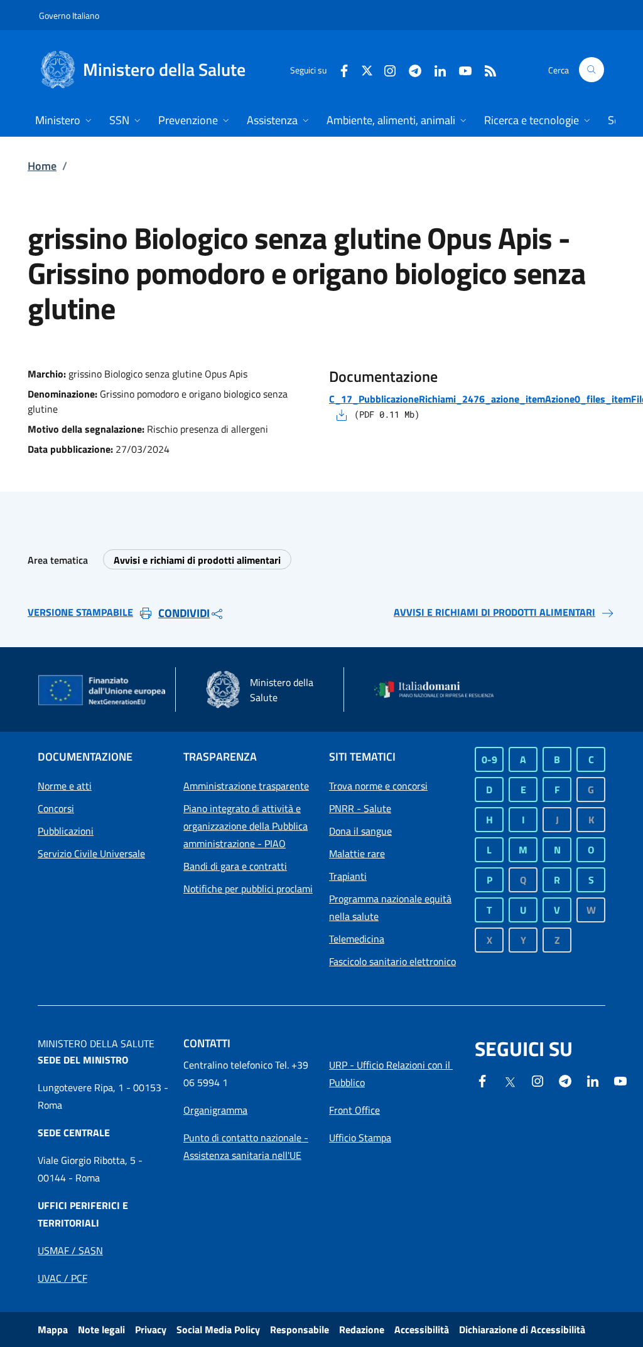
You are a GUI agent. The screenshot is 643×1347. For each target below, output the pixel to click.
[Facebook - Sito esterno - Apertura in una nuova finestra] (339, 69)
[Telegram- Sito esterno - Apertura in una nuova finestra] (410, 69)
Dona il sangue (360, 830)
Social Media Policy (218, 1329)
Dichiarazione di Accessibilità (522, 1329)
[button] (591, 69)
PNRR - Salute (360, 808)
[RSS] (485, 69)
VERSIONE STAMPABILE (80, 612)
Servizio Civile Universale (91, 853)
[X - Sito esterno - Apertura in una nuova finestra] (367, 69)
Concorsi (56, 808)
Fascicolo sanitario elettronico (392, 961)
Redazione (361, 1329)
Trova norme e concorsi (378, 785)
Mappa (53, 1329)
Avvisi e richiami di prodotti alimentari (197, 560)
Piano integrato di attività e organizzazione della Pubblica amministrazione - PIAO (245, 826)
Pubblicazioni (66, 830)
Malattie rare (357, 853)
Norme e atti (65, 785)
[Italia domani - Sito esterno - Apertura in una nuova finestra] (439, 690)
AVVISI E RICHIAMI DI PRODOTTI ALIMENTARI (494, 612)
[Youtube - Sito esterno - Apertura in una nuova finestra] (460, 69)
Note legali (101, 1329)
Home (42, 165)
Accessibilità (421, 1329)
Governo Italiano (69, 15)
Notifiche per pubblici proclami (248, 888)
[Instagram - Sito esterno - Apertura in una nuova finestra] (384, 69)
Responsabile (299, 1329)
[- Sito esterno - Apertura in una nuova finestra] (620, 1079)
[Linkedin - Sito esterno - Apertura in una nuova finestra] (435, 69)
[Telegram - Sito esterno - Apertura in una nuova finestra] (565, 1079)
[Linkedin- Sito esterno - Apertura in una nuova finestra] (592, 1079)
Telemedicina (356, 938)
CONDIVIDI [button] (184, 613)
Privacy (150, 1329)
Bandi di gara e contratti (235, 866)
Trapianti (348, 876)
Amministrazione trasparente (246, 785)
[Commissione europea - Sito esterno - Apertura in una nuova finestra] (103, 691)
